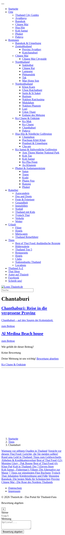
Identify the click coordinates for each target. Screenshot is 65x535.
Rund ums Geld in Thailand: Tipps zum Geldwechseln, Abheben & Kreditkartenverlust (31, 459)
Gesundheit (21, 202)
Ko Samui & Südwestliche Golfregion (36, 149)
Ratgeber (13, 190)
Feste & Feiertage (24, 199)
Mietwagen (21, 233)
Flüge (18, 227)
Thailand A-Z (15, 268)
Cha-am (26, 146)
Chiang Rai (28, 68)
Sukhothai (27, 65)
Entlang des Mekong (33, 115)
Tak (24, 77)
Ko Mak (26, 121)
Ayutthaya (21, 18)
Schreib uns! (15, 280)
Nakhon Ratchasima (33, 99)
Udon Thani (29, 111)
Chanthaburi (29, 127)
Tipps (11, 240)
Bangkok (20, 21)
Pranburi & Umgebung (34, 143)
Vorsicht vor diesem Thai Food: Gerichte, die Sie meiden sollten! (31, 452)
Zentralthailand (23, 46)
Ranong (26, 183)
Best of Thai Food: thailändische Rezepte (37, 243)
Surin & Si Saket (31, 93)
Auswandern (22, 193)
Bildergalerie (22, 246)
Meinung (6, 518)
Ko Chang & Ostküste (27, 118)
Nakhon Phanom (31, 105)
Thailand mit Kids (25, 212)
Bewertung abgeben (48, 358)
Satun (25, 171)
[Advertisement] (32, 401)
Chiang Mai (21, 24)
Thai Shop (14, 271)
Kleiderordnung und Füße (33, 475)
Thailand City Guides (27, 15)
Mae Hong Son (30, 80)
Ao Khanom (29, 165)
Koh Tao (27, 155)
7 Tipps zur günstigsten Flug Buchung (30, 472)
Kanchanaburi (30, 52)
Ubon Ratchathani (32, 90)
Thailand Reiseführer (26, 237)
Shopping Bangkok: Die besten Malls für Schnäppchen (30, 477)
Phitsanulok (28, 74)
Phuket (19, 33)
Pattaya (19, 36)
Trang (25, 174)
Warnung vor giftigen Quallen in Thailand (24, 450)
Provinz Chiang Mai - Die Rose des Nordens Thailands (30, 481)
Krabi (25, 177)
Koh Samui (21, 30)
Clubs (18, 258)
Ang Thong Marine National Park (40, 152)
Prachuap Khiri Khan (34, 140)
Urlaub (12, 224)
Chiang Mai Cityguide (34, 58)
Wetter (18, 221)
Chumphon (28, 136)
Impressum (14, 491)
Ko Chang (28, 124)
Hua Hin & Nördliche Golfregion (33, 133)
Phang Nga (28, 180)
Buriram (26, 96)
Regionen (13, 40)
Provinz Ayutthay (31, 49)
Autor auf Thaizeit (18, 274)
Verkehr (19, 218)
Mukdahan (28, 102)
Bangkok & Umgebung (28, 43)
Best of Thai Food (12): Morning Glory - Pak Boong (31, 462)
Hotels (18, 230)
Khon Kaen (28, 86)
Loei (24, 108)
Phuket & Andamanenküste (30, 168)
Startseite (13, 8)
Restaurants (21, 252)
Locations (20, 265)
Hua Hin (20, 27)
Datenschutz (15, 488)
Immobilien (21, 205)
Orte (10, 11)
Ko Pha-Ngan (29, 161)
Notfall (19, 208)
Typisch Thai (22, 215)
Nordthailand (22, 61)
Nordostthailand (24, 83)
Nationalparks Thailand (28, 262)
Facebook (13, 277)
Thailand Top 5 (23, 249)
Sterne (4, 512)
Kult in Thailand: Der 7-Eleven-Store (33, 466)
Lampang (27, 71)
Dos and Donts (23, 196)
